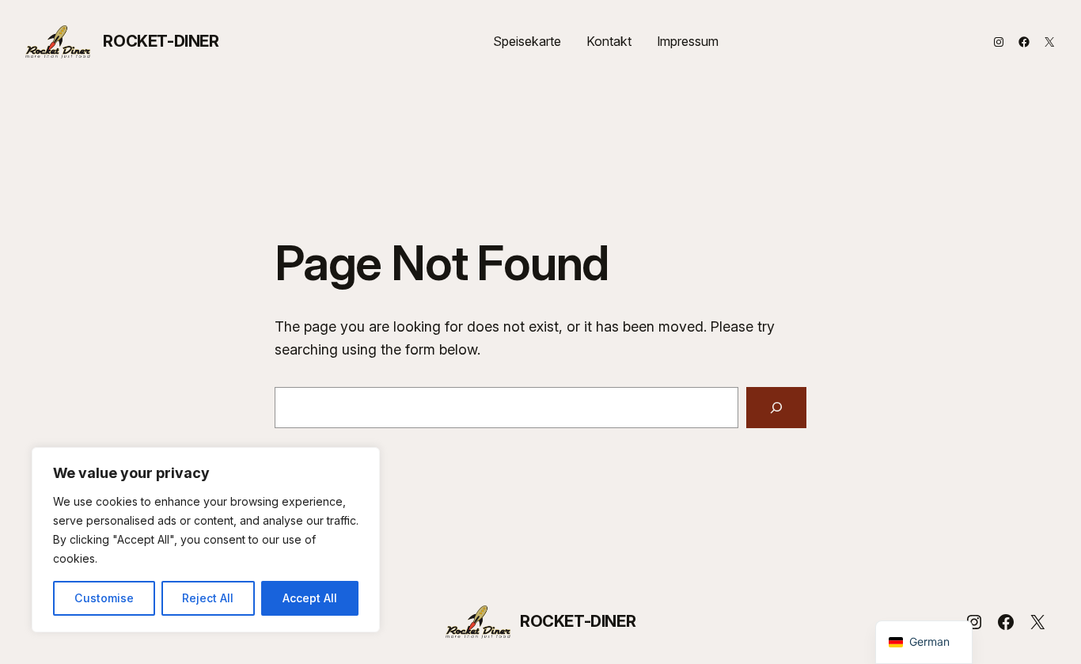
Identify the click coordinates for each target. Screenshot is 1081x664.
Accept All (310, 598)
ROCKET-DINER (160, 41)
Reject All (207, 598)
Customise (104, 598)
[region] (206, 539)
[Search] (776, 407)
